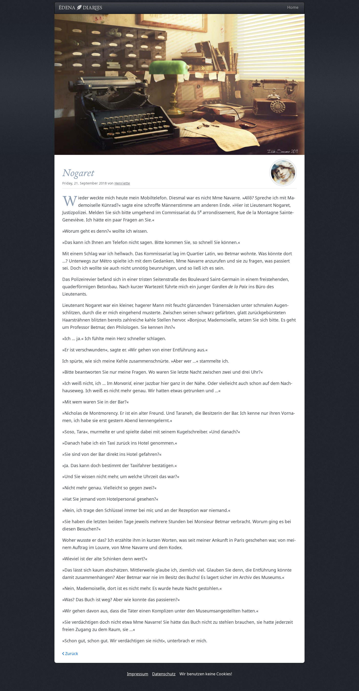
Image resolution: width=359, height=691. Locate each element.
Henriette (122, 183)
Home (292, 7)
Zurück (71, 653)
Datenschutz (164, 674)
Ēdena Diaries (80, 7)
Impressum (137, 674)
